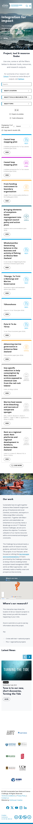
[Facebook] (8, 808)
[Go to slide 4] (19, 47)
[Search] (27, 6)
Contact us (5, 798)
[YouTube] (16, 808)
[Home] (5, 6)
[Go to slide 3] (17, 47)
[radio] (16, 114)
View (7, 152)
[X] (12, 808)
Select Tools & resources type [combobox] (15, 97)
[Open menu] (30, 6)
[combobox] (23, 126)
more (6, 38)
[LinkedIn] (25, 808)
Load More (18, 465)
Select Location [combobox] (10, 90)
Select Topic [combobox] (8, 104)
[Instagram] (21, 808)
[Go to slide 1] (12, 47)
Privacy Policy (21, 796)
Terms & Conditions (8, 796)
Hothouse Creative (15, 800)
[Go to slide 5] (21, 47)
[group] (16, 114)
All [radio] (17, 110)
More (7, 699)
